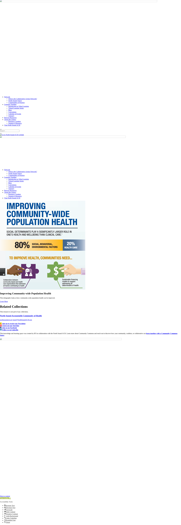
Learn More (4, 301)
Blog (10, 110)
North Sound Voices (15, 101)
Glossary (11, 116)
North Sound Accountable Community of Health (21, 316)
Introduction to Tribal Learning (18, 106)
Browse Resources (10, 118)
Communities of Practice (16, 102)
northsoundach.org (6, 320)
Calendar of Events (14, 114)
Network (7, 97)
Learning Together (10, 104)
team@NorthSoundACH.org (22, 320)
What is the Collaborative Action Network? (22, 99)
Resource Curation (14, 121)
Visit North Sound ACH (12, 125)
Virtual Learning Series (16, 108)
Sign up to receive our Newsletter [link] (14, 323)
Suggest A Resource (15, 123)
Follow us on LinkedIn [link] (10, 330)
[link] (1, 323)
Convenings (12, 112)
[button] (5, 498)
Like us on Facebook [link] (9, 328)
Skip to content (5, 496)
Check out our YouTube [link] (10, 326)
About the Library (10, 119)
